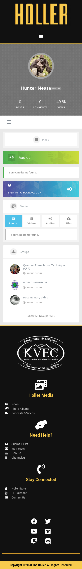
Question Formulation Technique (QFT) (44, 266)
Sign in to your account (25, 192)
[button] (41, 36)
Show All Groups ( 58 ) (41, 315)
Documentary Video (35, 297)
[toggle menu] (9, 122)
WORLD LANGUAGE (35, 282)
